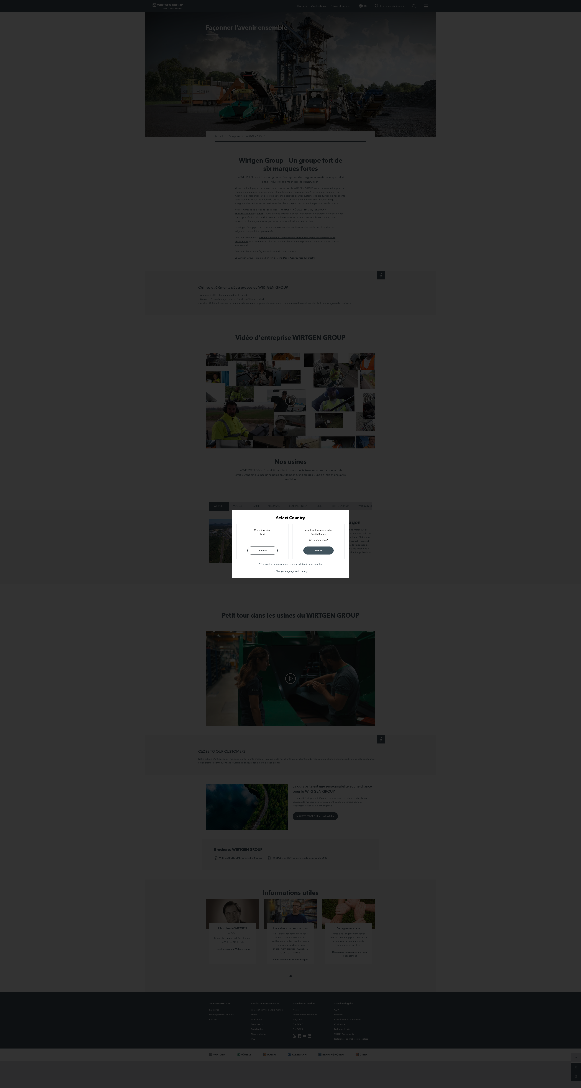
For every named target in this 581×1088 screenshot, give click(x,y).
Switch (318, 550)
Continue (262, 550)
